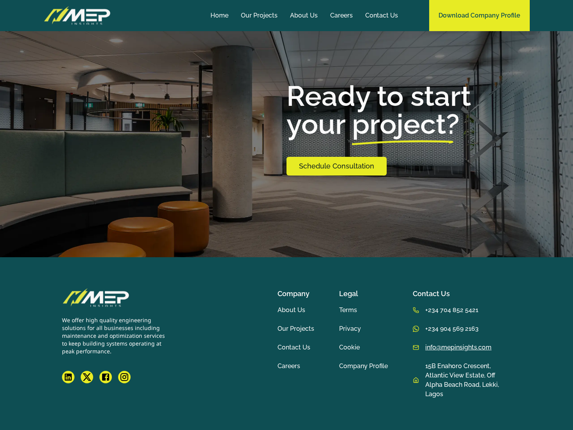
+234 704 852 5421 (451, 310)
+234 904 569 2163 (452, 328)
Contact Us (381, 15)
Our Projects (259, 15)
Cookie (349, 347)
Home (219, 15)
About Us (304, 15)
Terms (348, 310)
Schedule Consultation (336, 166)
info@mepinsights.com (458, 347)
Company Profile (363, 366)
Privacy (350, 328)
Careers (341, 15)
